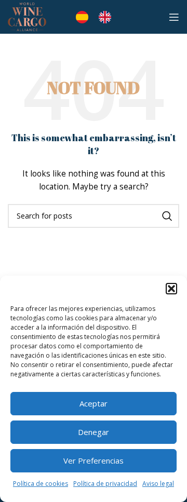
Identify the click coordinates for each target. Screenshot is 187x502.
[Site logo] (27, 16)
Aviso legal (158, 483)
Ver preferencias (93, 460)
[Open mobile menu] (174, 17)
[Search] (167, 216)
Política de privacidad (105, 483)
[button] (171, 288)
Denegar (93, 432)
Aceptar (93, 403)
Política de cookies (40, 483)
